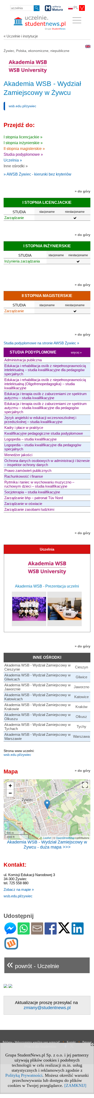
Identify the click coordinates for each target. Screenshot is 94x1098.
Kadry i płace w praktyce (23, 427)
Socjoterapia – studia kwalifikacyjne (32, 492)
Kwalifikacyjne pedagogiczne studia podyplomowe (43, 433)
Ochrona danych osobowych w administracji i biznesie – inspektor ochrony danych (47, 463)
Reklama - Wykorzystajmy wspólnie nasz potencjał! (31, 1042)
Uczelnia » (13, 160)
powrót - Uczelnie (33, 964)
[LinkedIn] (78, 932)
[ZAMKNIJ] (75, 1085)
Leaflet (47, 838)
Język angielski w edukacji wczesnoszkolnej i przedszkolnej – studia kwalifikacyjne (40, 420)
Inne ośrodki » (16, 166)
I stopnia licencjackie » (23, 137)
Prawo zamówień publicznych (27, 470)
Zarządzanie (14, 218)
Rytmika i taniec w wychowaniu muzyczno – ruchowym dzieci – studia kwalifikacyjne (39, 484)
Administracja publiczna (23, 360)
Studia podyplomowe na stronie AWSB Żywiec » (41, 343)
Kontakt (71, 1042)
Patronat (87, 1042)
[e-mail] (37, 932)
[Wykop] (11, 947)
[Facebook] (51, 932)
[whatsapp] (24, 932)
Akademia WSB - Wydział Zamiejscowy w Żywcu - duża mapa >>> (47, 845)
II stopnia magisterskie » (24, 149)
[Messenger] (10, 932)
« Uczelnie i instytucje (21, 36)
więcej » (76, 352)
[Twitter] (64, 931)
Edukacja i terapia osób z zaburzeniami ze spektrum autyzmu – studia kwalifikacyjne (45, 396)
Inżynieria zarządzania (22, 261)
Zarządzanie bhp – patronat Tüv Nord (33, 498)
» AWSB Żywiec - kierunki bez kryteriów (37, 174)
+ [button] (10, 786)
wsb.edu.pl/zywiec (22, 106)
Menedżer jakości (18, 455)
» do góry (82, 191)
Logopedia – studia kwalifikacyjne (30, 439)
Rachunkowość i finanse (23, 476)
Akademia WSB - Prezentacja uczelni (47, 586)
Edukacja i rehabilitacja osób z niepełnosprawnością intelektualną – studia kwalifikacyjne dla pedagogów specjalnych (45, 370)
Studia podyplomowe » (23, 154)
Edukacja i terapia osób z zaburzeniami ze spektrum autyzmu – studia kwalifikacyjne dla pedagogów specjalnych (45, 408)
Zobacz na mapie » (19, 889)
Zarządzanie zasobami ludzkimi (29, 509)
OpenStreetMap (65, 838)
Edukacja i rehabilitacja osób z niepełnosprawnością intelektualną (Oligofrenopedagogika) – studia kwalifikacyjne (45, 384)
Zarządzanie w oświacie (23, 504)
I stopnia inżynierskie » (23, 143)
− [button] (10, 793)
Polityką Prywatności (23, 1075)
